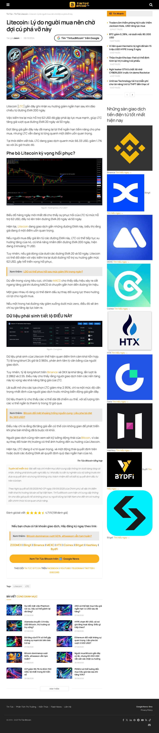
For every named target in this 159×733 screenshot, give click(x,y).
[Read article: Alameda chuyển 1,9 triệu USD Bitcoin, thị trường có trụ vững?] (14, 625)
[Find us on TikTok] (150, 720)
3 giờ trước (115, 64)
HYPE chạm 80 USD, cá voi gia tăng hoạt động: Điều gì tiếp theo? (88, 624)
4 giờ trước (115, 76)
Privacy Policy (146, 710)
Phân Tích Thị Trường (26, 706)
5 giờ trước (115, 87)
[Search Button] (150, 4)
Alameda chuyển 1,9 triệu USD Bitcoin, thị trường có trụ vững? (37, 624)
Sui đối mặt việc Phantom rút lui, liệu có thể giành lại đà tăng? (37, 608)
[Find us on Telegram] (138, 720)
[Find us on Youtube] (142, 720)
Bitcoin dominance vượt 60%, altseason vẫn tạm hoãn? (36, 656)
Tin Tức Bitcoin (24, 720)
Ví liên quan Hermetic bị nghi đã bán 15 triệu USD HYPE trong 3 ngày (130, 47)
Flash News (56, 706)
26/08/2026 (79, 662)
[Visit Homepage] (79, 4)
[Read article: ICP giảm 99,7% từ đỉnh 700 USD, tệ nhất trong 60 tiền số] (14, 673)
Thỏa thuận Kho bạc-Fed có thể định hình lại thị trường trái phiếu (129, 59)
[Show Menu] (8, 4)
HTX (59, 545)
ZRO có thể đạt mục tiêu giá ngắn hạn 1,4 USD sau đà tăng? (88, 608)
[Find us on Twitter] (127, 720)
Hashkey (91, 545)
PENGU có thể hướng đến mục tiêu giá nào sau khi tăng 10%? (87, 672)
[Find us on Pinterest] (134, 720)
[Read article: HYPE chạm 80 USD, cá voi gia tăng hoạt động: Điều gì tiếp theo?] (64, 625)
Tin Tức (10, 706)
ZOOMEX (16, 545)
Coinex (68, 545)
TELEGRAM (77, 568)
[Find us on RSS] (146, 720)
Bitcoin (85, 437)
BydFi (54, 549)
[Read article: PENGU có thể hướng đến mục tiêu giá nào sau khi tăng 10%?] (64, 673)
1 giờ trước (115, 41)
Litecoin (23, 226)
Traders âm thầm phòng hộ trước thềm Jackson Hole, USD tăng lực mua (130, 24)
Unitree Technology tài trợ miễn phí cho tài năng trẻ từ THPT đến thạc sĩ (129, 82)
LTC (21, 106)
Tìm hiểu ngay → (124, 172)
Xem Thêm (54, 689)
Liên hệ (67, 706)
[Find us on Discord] (149, 725)
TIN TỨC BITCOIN (32, 568)
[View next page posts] (132, 94)
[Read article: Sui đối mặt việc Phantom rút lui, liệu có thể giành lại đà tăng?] (14, 610)
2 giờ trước (115, 52)
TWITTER (89, 568)
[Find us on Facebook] (123, 720)
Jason (16, 38)
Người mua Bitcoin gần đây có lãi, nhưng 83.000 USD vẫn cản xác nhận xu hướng (87, 656)
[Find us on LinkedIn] (131, 720)
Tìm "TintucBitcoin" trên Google (80, 38)
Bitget (79, 545)
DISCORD (54, 572)
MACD (57, 280)
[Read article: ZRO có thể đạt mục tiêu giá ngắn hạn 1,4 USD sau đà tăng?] (64, 610)
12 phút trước (116, 29)
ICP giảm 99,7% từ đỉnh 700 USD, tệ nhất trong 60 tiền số (37, 672)
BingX (28, 545)
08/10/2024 (29, 38)
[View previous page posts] (127, 94)
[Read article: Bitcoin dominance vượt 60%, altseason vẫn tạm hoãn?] (14, 657)
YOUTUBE (65, 568)
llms (150, 706)
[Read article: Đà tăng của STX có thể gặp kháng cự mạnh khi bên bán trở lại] (14, 641)
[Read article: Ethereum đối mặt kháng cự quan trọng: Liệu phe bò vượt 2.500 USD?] (64, 641)
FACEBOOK (53, 568)
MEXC (50, 545)
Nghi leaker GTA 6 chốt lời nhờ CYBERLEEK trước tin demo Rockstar (129, 71)
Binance (52, 372)
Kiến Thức (43, 706)
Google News (142, 706)
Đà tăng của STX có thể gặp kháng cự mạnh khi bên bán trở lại (37, 640)
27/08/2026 (29, 615)
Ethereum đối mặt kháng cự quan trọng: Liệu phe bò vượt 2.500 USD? (88, 640)
